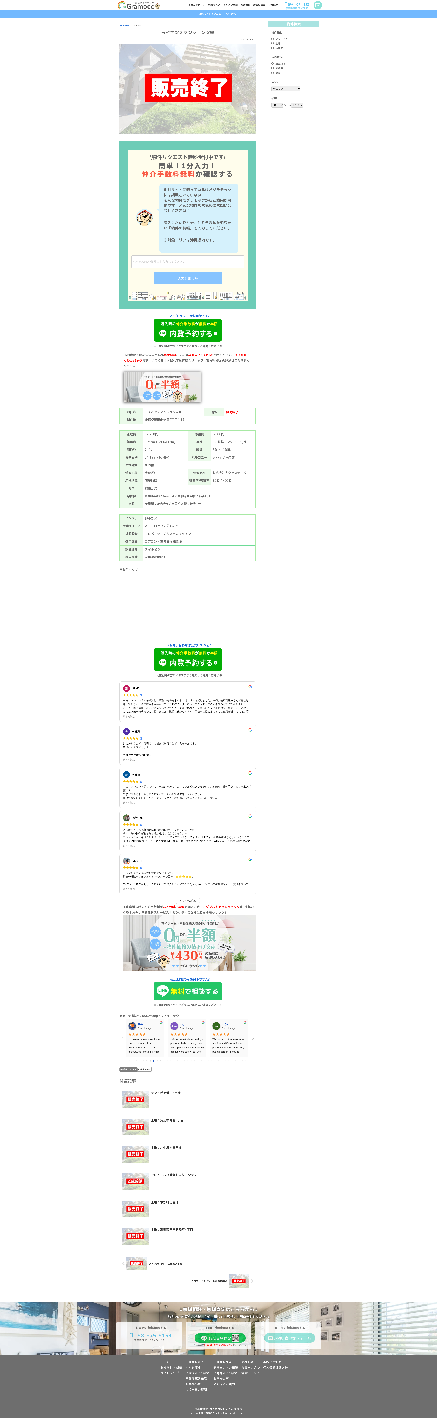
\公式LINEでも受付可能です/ (189, 316)
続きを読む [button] (129, 716)
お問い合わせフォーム (292, 1338)
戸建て (279, 48)
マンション (281, 39)
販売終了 (280, 63)
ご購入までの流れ (197, 1373)
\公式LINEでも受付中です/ (188, 979)
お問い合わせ (272, 1362)
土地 (277, 43)
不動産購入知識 (196, 1379)
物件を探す (145, 1069)
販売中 (279, 73)
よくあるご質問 (196, 1389)
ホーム (165, 1362)
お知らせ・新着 (171, 1368)
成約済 (279, 68)
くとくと (226, 1024)
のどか (183, 1024)
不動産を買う (194, 1362)
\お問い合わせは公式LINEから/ (189, 645)
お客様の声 (193, 1384)
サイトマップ (169, 1373)
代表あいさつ (250, 1368)
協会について (250, 1373)
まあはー (142, 1024)
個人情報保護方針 (275, 1368)
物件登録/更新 (130, 1069)
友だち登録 (217, 1338)
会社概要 (247, 1362)
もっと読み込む (187, 900)
